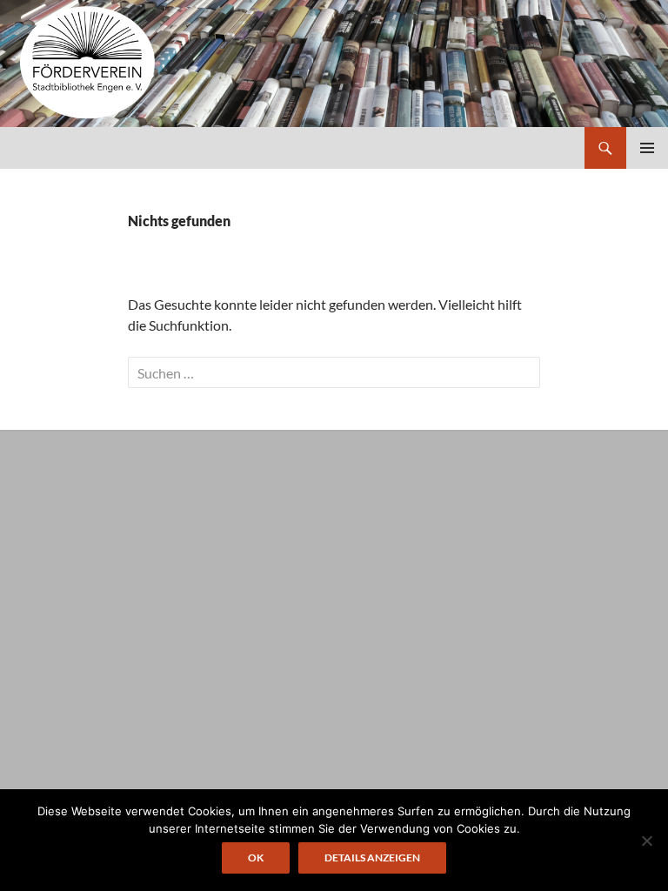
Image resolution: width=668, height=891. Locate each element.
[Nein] (646, 840)
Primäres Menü (647, 148)
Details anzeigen (372, 857)
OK (256, 857)
